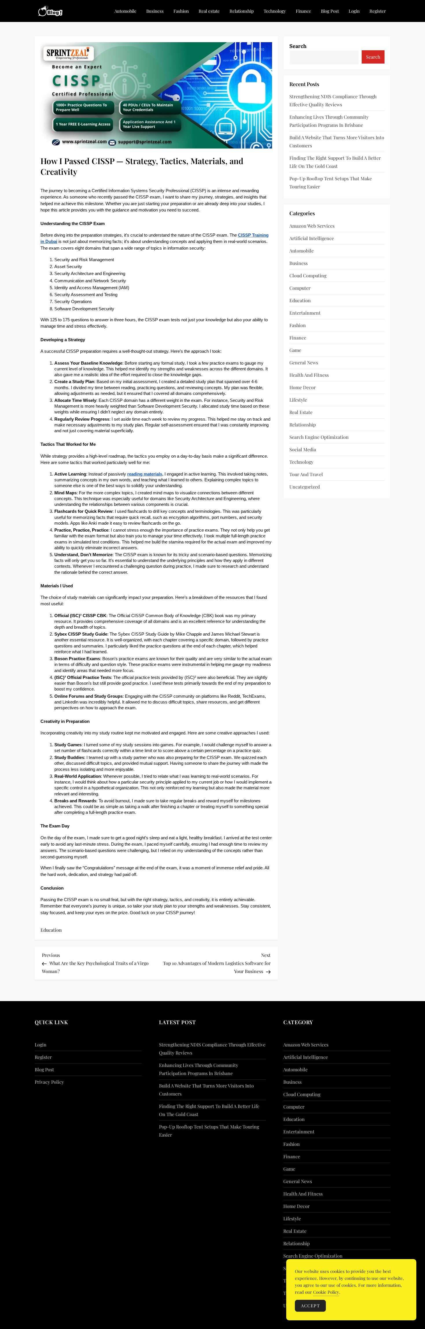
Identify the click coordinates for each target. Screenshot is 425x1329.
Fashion (181, 11)
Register (377, 11)
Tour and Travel (306, 474)
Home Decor (302, 387)
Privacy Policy (49, 1082)
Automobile (125, 11)
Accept (310, 1305)
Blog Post (330, 11)
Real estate (209, 11)
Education (51, 930)
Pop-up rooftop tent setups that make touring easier (330, 182)
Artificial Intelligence (311, 238)
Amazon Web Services (312, 226)
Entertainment (305, 313)
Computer (300, 288)
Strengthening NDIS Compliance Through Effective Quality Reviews (332, 100)
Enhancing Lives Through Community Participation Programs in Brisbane (329, 121)
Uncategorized (304, 487)
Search (297, 46)
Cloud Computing (307, 275)
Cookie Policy (326, 1292)
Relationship (242, 11)
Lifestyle (298, 400)
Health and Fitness (309, 375)
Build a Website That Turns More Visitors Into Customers (336, 141)
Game (295, 350)
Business (155, 11)
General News (303, 362)
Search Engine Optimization (319, 437)
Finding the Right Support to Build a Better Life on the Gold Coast (335, 162)
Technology (275, 11)
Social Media (302, 449)
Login (354, 11)
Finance (303, 11)
